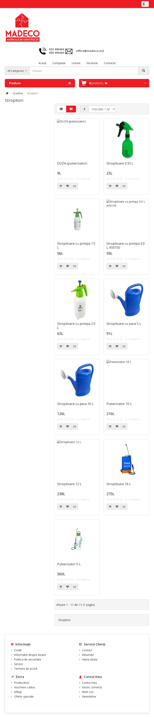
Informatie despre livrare (30, 655)
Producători (21, 683)
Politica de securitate (27, 659)
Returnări (88, 655)
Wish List (88, 692)
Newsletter (89, 696)
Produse (15, 83)
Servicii (18, 664)
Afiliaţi (18, 692)
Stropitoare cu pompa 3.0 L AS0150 (125, 245)
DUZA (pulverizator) (72, 163)
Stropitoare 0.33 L (119, 163)
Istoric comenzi (92, 687)
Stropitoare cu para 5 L (123, 324)
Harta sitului (89, 659)
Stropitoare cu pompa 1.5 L (76, 245)
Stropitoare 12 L (69, 484)
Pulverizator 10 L (119, 404)
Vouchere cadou (24, 687)
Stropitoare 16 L (118, 484)
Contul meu (89, 683)
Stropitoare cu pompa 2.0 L (76, 326)
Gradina (18, 93)
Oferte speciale (24, 696)
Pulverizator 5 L (69, 564)
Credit (18, 650)
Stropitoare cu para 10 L (75, 404)
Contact (87, 650)
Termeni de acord (25, 669)
